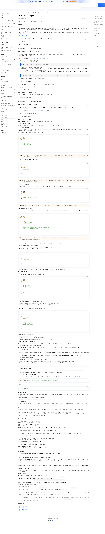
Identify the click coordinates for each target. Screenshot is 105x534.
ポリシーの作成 (22, 510)
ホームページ (20, 12)
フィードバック (55, 520)
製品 (87, 18)
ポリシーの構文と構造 (39, 110)
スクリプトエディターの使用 (24, 31)
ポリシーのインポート (23, 35)
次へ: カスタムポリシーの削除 (82, 515)
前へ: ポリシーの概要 (22, 515)
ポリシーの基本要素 (37, 58)
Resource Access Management (12, 7)
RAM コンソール (29, 47)
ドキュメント (3, 7)
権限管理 (34, 12)
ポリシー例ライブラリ (23, 506)
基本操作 (38, 12)
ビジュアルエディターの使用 (24, 26)
